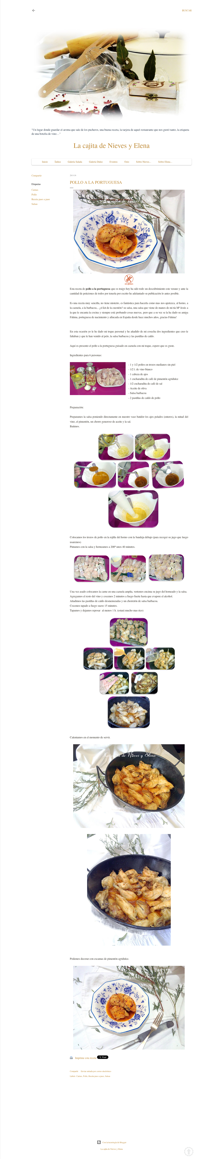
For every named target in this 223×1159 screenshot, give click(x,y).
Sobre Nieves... (143, 161)
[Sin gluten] (129, 284)
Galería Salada (75, 161)
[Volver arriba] (188, 1152)
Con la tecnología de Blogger (114, 1142)
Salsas (34, 204)
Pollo (34, 194)
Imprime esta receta (85, 1058)
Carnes (35, 189)
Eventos (113, 161)
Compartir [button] (37, 175)
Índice (58, 161)
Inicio (45, 161)
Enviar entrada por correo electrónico (96, 1071)
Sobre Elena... (165, 161)
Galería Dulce (96, 161)
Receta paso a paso (41, 199)
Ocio (126, 161)
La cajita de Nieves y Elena (112, 145)
